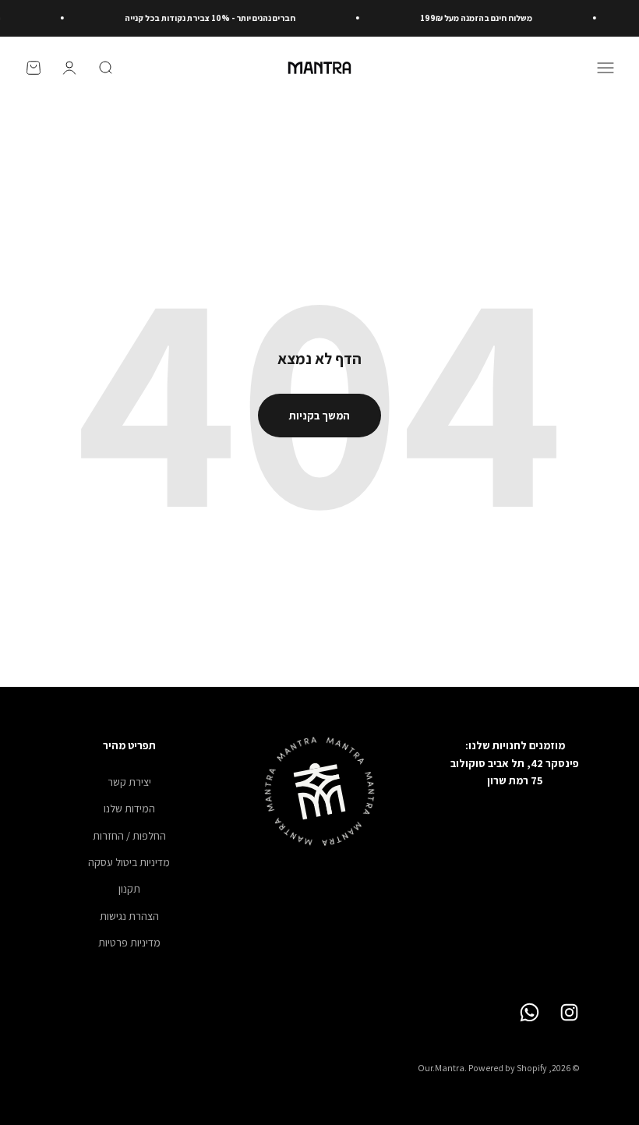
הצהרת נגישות (129, 916)
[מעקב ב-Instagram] (569, 1012)
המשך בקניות (319, 416)
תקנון (129, 889)
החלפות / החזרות (129, 836)
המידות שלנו (129, 808)
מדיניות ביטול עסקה (129, 862)
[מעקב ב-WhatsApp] (529, 1012)
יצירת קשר (129, 782)
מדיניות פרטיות (129, 943)
